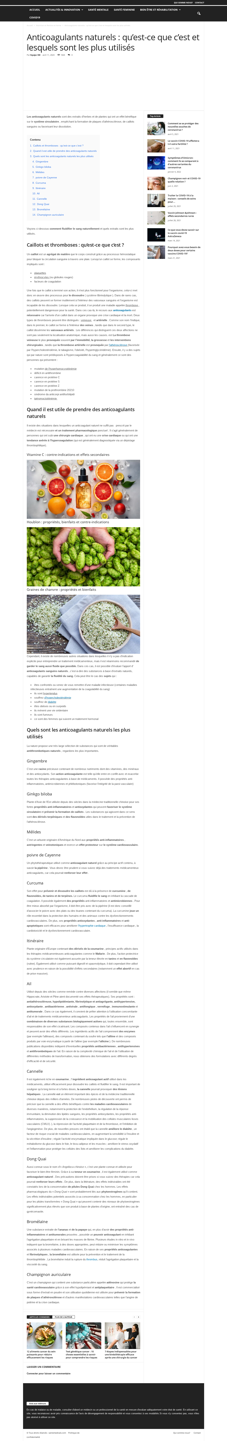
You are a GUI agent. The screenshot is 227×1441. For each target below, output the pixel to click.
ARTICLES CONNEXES (39, 1317)
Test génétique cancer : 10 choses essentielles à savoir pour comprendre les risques (81, 1354)
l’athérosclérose (118, 344)
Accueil (30, 25)
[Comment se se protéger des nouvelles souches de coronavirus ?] (156, 128)
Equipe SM (35, 55)
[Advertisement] (114, 84)
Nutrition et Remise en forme (48, 25)
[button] (199, 14)
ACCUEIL (34, 9)
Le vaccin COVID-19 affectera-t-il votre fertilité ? (184, 142)
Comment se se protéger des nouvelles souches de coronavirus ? (183, 126)
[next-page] (138, 1317)
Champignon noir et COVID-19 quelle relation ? (184, 180)
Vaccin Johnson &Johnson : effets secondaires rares (182, 214)
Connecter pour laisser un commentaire (48, 1373)
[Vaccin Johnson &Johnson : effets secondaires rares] (156, 217)
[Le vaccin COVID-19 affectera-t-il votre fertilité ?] (156, 145)
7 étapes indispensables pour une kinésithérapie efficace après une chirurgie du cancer (121, 1354)
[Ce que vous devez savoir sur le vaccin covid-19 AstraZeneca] (156, 234)
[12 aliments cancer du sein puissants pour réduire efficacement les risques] (44, 1335)
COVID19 (34, 17)
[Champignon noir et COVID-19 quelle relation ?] (156, 183)
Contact (199, 2)
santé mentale (98, 9)
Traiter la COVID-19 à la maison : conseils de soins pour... (182, 198)
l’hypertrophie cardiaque (92, 925)
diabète (52, 701)
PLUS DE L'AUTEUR (63, 1317)
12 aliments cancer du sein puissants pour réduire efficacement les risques (41, 1354)
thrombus (91, 1259)
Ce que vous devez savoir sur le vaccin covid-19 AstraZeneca (183, 233)
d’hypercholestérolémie (57, 697)
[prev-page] (134, 1317)
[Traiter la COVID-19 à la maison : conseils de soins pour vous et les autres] (156, 200)
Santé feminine (124, 9)
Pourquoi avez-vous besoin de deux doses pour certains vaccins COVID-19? (184, 250)
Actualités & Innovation (62, 9)
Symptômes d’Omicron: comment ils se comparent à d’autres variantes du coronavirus (183, 162)
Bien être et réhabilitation (159, 9)
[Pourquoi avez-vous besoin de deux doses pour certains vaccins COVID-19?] (156, 252)
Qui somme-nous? (183, 2)
